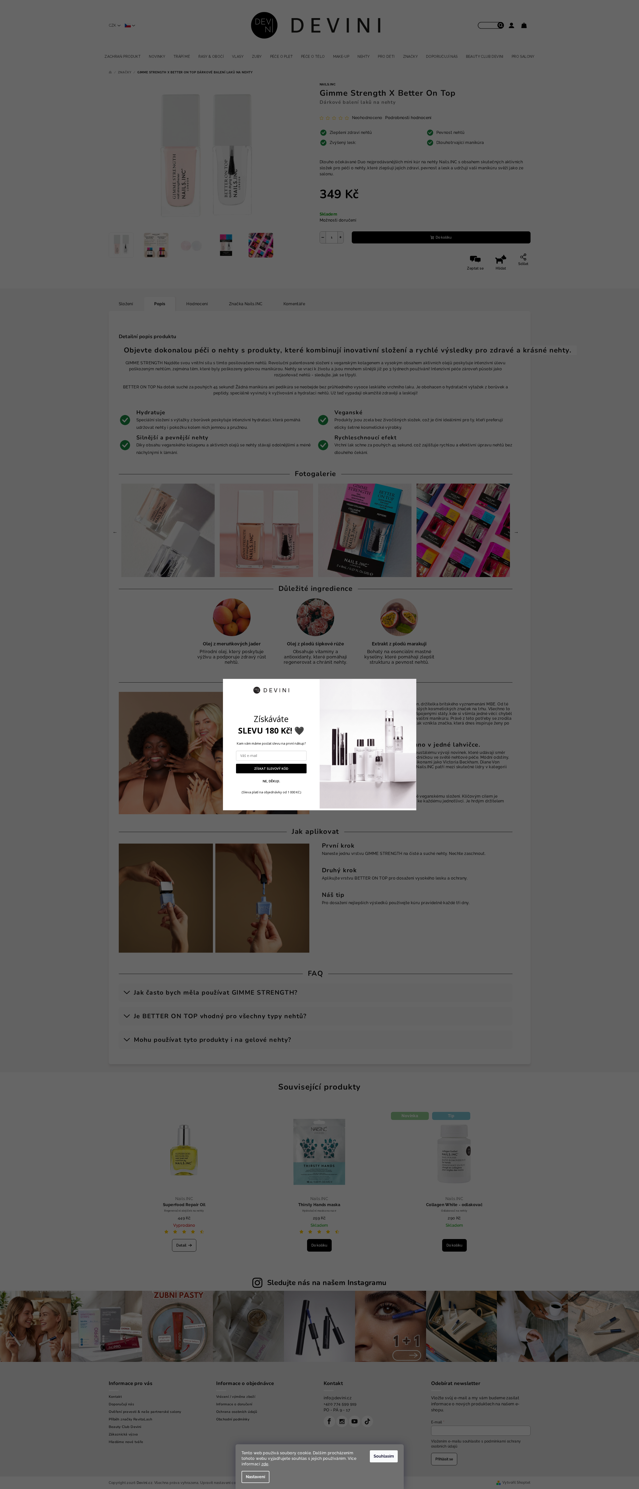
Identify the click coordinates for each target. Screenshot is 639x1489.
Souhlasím (384, 1456)
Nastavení (255, 1476)
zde (264, 1464)
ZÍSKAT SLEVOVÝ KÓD (271, 768)
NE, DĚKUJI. (271, 781)
